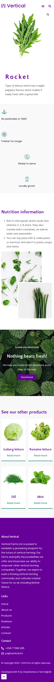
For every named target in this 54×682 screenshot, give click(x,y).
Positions (6, 621)
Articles (5, 627)
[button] (43, 6)
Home (4, 604)
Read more (13, 455)
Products (6, 615)
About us (6, 609)
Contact (6, 633)
